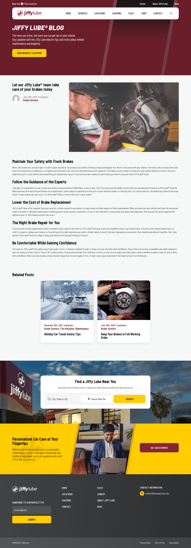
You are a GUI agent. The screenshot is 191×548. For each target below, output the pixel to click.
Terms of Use (160, 542)
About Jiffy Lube (160, 3)
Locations (99, 13)
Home (68, 13)
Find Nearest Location (29, 53)
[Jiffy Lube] (29, 12)
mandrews (68, 325)
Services (82, 13)
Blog (177, 3)
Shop (143, 13)
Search (129, 399)
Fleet (131, 13)
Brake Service (30, 100)
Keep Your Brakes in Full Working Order (120, 335)
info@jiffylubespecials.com (157, 493)
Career (142, 3)
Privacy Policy (145, 542)
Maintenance (82, 328)
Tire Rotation (67, 328)
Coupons (116, 13)
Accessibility (174, 542)
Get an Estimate (159, 447)
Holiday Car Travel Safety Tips (62, 334)
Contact (158, 13)
